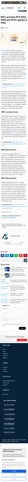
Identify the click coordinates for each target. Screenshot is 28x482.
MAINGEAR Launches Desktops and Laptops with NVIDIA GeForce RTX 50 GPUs (14, 144)
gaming (3, 52)
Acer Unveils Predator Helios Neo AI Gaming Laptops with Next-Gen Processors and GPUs (13, 85)
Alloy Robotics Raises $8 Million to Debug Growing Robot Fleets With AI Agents (18, 275)
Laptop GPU (20, 225)
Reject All (14, 478)
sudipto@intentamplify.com (9, 217)
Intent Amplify (11, 441)
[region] (14, 470)
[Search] (25, 260)
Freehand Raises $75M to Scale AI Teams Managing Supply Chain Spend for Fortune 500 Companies (18, 301)
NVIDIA (8, 56)
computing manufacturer (10, 224)
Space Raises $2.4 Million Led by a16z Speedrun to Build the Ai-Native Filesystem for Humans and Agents (18, 269)
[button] (19, 8)
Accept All (14, 471)
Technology (14, 133)
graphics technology (11, 225)
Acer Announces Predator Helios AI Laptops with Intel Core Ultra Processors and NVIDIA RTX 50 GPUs (14, 206)
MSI (2, 50)
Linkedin (7, 394)
